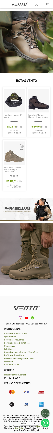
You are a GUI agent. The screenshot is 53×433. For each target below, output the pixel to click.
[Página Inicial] (19, 6)
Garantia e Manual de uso (15, 333)
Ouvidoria (8, 361)
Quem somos (10, 337)
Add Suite (19, 428)
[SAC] (45, 413)
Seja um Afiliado (11, 365)
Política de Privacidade (14, 355)
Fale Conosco (10, 349)
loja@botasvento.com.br (15, 375)
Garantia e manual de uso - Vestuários (21, 352)
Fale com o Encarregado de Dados (19, 358)
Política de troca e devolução (17, 343)
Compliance (9, 346)
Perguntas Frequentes (14, 340)
